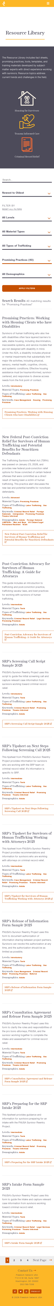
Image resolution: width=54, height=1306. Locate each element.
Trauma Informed (10, 516)
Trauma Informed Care (27, 133)
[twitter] (20, 1291)
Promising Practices (29, 390)
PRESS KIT (35, 1291)
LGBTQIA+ (7, 522)
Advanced (15, 497)
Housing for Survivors (27, 110)
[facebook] (15, 1291)
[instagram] (26, 1291)
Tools (23, 608)
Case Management (23, 400)
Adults (22, 520)
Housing (37, 400)
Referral (34, 974)
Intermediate (17, 604)
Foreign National (35, 520)
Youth (25, 524)
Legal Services (44, 618)
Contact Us (25, 1270)
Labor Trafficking (34, 394)
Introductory (17, 386)
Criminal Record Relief (27, 156)
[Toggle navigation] (48, 3)
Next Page (40, 1260)
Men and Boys (20, 522)
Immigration (18, 514)
